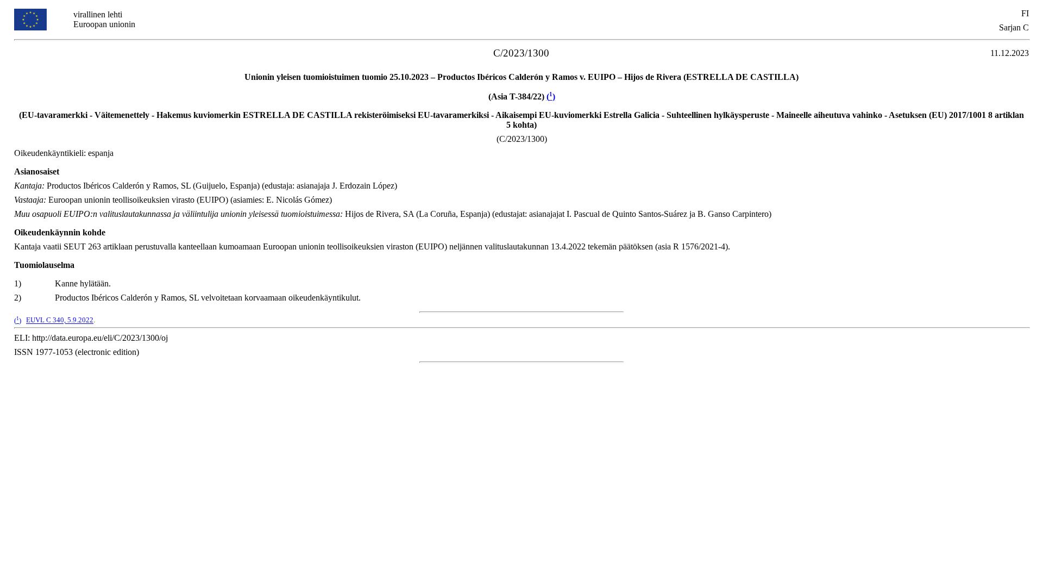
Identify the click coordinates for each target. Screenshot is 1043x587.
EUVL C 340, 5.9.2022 (59, 320)
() (550, 96)
